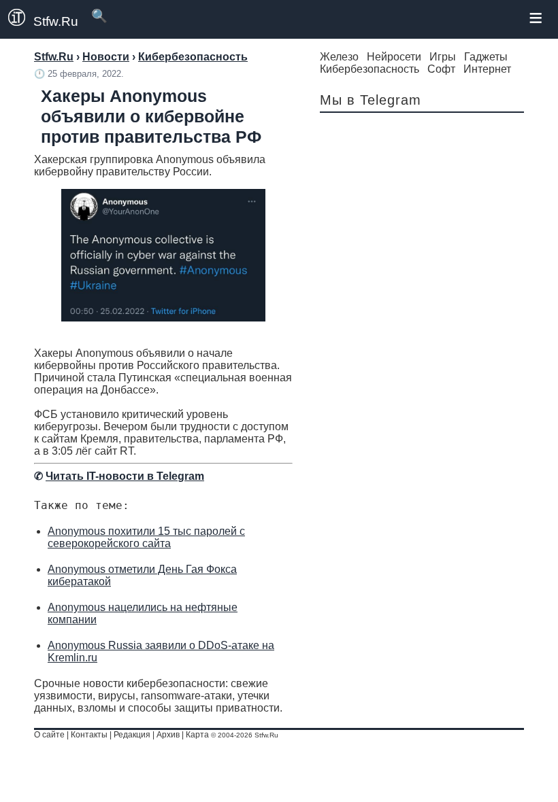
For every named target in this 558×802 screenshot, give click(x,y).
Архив (168, 734)
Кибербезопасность (369, 69)
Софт (441, 69)
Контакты (89, 734)
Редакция (132, 734)
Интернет (487, 69)
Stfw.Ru (55, 21)
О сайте (49, 734)
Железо (339, 57)
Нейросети (394, 57)
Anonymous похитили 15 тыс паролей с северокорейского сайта (146, 537)
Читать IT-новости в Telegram (125, 476)
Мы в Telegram (370, 99)
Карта (197, 734)
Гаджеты (486, 57)
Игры (442, 57)
